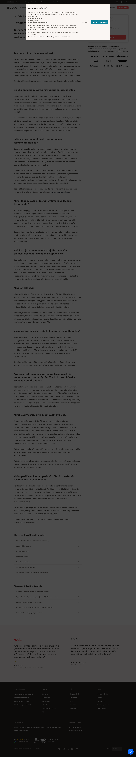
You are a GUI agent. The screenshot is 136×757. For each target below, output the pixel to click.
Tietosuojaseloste (38, 14)
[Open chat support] (131, 752)
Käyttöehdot (42, 37)
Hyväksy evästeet (99, 22)
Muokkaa (85, 22)
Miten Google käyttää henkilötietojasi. (58, 37)
